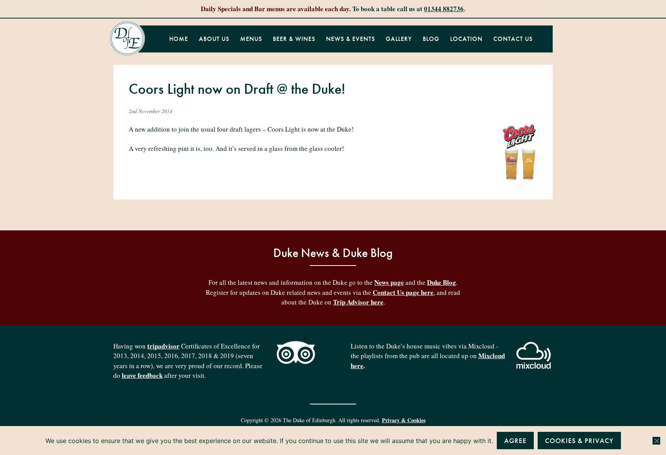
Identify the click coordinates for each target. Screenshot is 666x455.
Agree (515, 440)
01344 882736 (444, 9)
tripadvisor (163, 346)
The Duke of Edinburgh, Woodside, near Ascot (127, 38)
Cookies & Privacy (579, 440)
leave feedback (142, 375)
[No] (656, 441)
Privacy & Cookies (404, 420)
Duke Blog (441, 282)
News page (389, 282)
